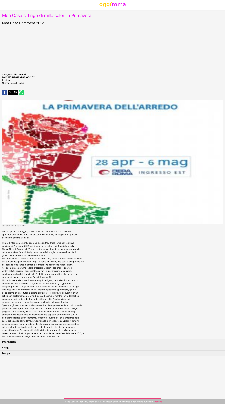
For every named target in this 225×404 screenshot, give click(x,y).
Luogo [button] (5, 347)
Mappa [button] (6, 353)
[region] (112, 48)
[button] (4, 92)
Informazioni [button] (9, 341)
